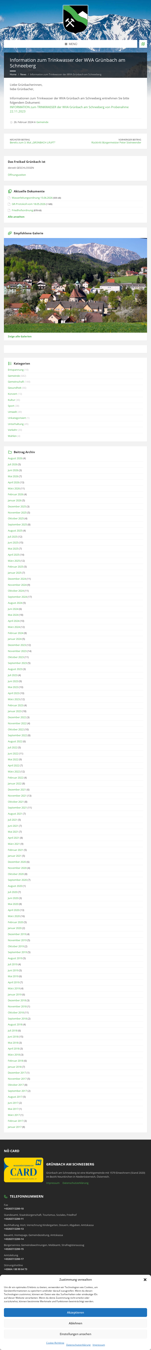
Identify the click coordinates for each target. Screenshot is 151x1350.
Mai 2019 (13, 976)
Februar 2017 (15, 1121)
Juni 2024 (13, 609)
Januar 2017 (14, 1127)
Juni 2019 (13, 970)
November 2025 (17, 512)
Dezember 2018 (17, 1000)
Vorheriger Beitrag (130, 139)
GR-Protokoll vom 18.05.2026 (28, 204)
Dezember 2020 (17, 862)
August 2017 (15, 1096)
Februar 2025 (15, 566)
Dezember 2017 (17, 1072)
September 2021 (17, 807)
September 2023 (17, 663)
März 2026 (14, 488)
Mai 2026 (13, 476)
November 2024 (17, 585)
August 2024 (15, 603)
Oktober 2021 (16, 801)
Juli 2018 (12, 1030)
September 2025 (17, 524)
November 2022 (17, 723)
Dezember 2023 (17, 645)
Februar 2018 (15, 1060)
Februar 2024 (15, 633)
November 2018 (17, 1006)
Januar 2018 (14, 1066)
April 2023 (13, 693)
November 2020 (17, 868)
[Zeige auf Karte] (143, 44)
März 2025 (14, 560)
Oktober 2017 (16, 1085)
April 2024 (13, 621)
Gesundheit (14, 387)
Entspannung (16, 369)
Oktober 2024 (16, 590)
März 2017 (14, 1115)
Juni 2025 (13, 542)
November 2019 (17, 940)
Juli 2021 (12, 819)
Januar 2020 (14, 928)
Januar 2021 (14, 855)
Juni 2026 (13, 470)
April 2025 (13, 554)
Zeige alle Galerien (20, 336)
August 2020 (15, 886)
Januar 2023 (14, 711)
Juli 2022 (12, 747)
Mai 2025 (13, 548)
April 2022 (13, 765)
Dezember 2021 (17, 789)
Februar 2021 (15, 850)
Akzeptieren (75, 1312)
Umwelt (12, 412)
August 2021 (15, 813)
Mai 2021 (13, 831)
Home (13, 74)
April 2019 (13, 982)
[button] (145, 1280)
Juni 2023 (13, 681)
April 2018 (13, 1048)
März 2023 (14, 699)
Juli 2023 (12, 675)
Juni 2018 (13, 1036)
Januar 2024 (14, 639)
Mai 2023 (13, 687)
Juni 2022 (13, 753)
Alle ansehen (16, 216)
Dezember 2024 (17, 578)
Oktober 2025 (16, 518)
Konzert (12, 394)
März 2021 (14, 844)
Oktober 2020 (16, 874)
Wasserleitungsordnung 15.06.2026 (32, 197)
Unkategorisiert (17, 418)
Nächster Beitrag (20, 139)
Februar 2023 (15, 705)
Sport (11, 405)
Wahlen (12, 436)
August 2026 (15, 458)
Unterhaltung (16, 424)
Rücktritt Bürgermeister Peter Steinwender (116, 142)
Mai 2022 (13, 759)
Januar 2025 (14, 572)
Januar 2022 (14, 783)
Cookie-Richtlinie (55, 1343)
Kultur (11, 400)
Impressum (99, 1344)
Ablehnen (75, 1323)
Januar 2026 (14, 500)
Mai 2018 (13, 1042)
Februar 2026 (15, 494)
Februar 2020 (15, 922)
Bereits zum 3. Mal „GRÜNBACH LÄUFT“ (32, 142)
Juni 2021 (13, 826)
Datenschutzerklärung (78, 1344)
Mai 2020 (13, 904)
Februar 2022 (15, 777)
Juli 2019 (12, 964)
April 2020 (13, 910)
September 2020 (17, 880)
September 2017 (17, 1091)
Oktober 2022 (16, 729)
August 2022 (15, 741)
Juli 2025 (12, 536)
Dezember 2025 (17, 506)
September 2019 (17, 952)
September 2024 (17, 596)
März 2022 (14, 771)
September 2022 (17, 735)
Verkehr (12, 430)
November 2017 (17, 1078)
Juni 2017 (13, 1103)
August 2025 (15, 530)
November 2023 (17, 651)
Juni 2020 (13, 898)
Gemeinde (42, 122)
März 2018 (14, 1054)
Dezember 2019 (17, 934)
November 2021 (17, 795)
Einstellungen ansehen (75, 1334)
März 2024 (14, 627)
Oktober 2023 (16, 657)
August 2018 (15, 1024)
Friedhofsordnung (22, 210)
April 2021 (13, 837)
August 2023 (15, 669)
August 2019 (15, 958)
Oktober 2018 (16, 1012)
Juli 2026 (12, 464)
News (23, 74)
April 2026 (13, 482)
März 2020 (14, 916)
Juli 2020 (12, 892)
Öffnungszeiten (17, 175)
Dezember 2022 (17, 717)
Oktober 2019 (16, 946)
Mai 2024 (13, 615)
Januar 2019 (14, 994)
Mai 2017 (13, 1109)
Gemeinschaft (16, 381)
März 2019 (14, 988)
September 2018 (17, 1018)
